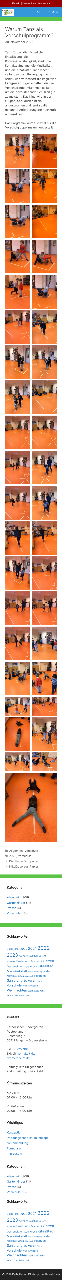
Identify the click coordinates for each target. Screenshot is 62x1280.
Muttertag (38, 972)
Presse (11, 908)
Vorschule (31, 850)
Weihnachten (17, 990)
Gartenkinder (16, 902)
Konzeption (14, 1132)
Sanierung (15, 980)
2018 (10, 948)
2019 (16, 948)
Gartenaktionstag (18, 966)
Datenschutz (29, 3)
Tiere (39, 981)
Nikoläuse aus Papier (23, 866)
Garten (48, 961)
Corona (42, 956)
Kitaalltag (46, 966)
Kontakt (16, 3)
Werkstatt (33, 990)
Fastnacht (36, 961)
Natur (47, 971)
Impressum (44, 3)
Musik (30, 972)
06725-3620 (21, 1049)
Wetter (42, 991)
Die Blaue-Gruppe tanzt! (26, 861)
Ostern (20, 976)
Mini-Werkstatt (17, 971)
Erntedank (23, 961)
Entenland (11, 961)
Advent (23, 955)
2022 (12, 856)
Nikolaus (12, 975)
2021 (32, 948)
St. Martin (29, 980)
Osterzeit (29, 976)
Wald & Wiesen (30, 985)
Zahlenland (24, 995)
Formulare (14, 1148)
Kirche (33, 966)
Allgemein (16, 850)
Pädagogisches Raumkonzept (27, 1138)
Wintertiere (12, 995)
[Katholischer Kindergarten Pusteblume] (8, 12)
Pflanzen (40, 975)
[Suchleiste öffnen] (38, 12)
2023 (12, 955)
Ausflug (33, 955)
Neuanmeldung (17, 1143)
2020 (23, 948)
